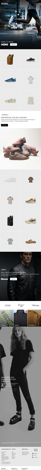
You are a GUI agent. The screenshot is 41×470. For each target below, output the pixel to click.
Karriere (13, 455)
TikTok (35, 455)
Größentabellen (24, 454)
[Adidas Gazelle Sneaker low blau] (10, 80)
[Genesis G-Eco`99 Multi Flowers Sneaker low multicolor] (31, 221)
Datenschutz (14, 453)
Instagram (35, 453)
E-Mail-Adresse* (5, 389)
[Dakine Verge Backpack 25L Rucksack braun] (10, 59)
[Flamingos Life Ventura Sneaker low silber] (10, 100)
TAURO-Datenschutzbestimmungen (16, 442)
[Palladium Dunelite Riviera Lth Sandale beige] (31, 241)
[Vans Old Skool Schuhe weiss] (10, 179)
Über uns (13, 458)
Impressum (13, 454)
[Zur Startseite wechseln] (4, 3)
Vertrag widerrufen (6, 462)
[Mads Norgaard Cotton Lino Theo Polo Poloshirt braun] (31, 179)
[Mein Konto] (36, 4)
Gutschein (3, 460)
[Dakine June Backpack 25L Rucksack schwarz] (10, 221)
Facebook (35, 457)
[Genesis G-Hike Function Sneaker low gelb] (31, 200)
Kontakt (3, 453)
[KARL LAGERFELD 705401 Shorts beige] (31, 100)
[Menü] (39, 4)
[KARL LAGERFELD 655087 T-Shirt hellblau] (10, 241)
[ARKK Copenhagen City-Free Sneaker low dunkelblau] (31, 59)
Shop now (13, 44)
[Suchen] (34, 4)
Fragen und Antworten (25, 453)
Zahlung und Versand (5, 459)
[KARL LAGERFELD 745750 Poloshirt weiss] (31, 80)
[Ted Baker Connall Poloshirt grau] (10, 200)
